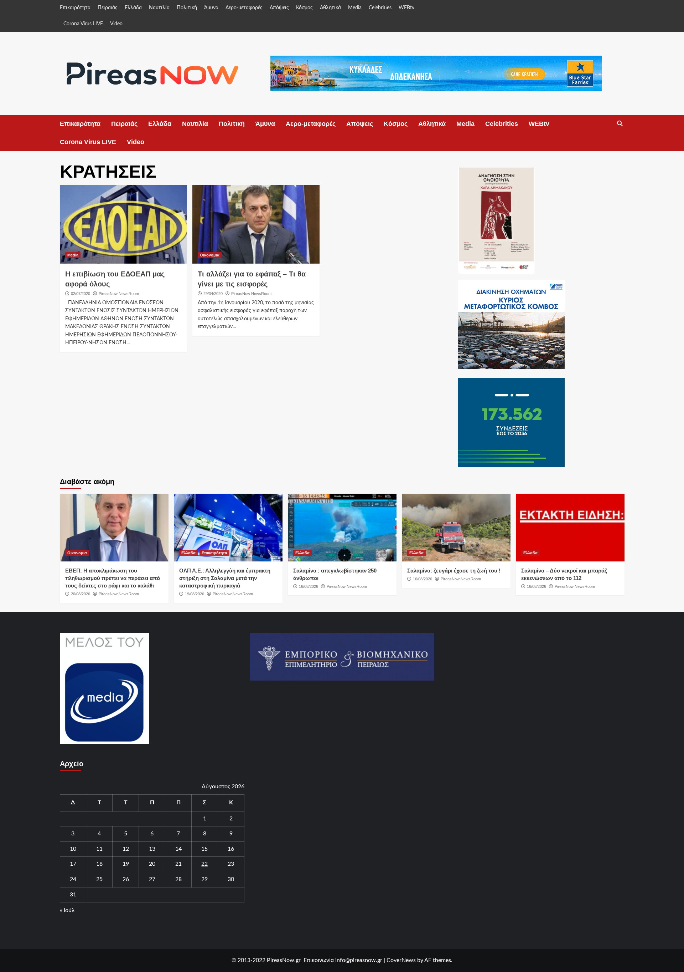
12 (126, 849)
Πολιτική (187, 7)
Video (116, 23)
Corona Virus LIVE (83, 23)
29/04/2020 (213, 293)
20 (152, 864)
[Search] (620, 124)
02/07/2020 (80, 293)
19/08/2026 (194, 594)
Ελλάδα (133, 7)
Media (355, 7)
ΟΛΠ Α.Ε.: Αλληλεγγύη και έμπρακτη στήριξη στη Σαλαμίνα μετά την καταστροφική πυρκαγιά (224, 578)
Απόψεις (279, 7)
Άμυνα (211, 7)
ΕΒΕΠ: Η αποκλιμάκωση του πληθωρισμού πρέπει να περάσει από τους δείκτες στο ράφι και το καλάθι (112, 578)
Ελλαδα (188, 553)
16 (231, 849)
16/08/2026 (308, 586)
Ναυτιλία (159, 7)
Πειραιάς (108, 7)
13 (152, 849)
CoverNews (401, 960)
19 (126, 864)
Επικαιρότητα (75, 7)
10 (73, 849)
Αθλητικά (330, 7)
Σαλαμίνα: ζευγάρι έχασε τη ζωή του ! (454, 571)
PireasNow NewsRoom (119, 293)
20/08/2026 (80, 594)
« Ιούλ (67, 910)
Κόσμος (304, 7)
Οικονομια (209, 255)
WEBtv (406, 7)
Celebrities (380, 7)
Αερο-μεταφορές (244, 7)
